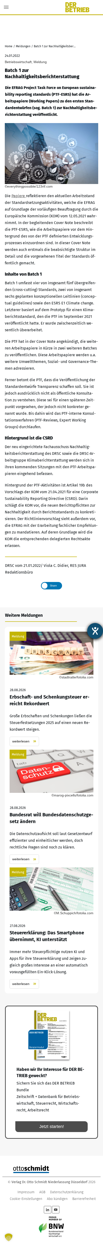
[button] (8, 1237)
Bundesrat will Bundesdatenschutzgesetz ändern (51, 807)
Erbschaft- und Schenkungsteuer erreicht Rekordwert (51, 689)
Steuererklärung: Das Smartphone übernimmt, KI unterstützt (51, 928)
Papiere (18, 196)
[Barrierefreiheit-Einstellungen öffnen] (95, 631)
